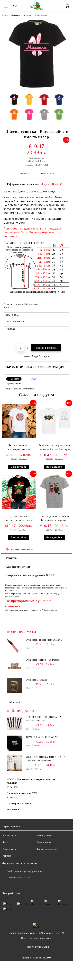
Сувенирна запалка (36, 680)
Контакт (7, 856)
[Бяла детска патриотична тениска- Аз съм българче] (54, 437)
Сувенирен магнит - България (42, 660)
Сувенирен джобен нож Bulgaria (44, 640)
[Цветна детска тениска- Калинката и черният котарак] (54, 508)
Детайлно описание (20, 549)
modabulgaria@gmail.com (29, 871)
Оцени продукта (13, 384)
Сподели (15, 379)
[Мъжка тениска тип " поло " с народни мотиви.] (14, 763)
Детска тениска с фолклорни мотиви (19, 447)
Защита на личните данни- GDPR (30, 575)
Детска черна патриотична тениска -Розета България (18, 519)
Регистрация (9, 849)
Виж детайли (19, 467)
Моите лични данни (38, 947)
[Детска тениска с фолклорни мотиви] (19, 437)
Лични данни (43, 842)
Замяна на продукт (46, 849)
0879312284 (23, 877)
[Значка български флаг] (14, 743)
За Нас (6, 842)
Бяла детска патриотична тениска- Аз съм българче (54, 447)
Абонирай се (16, 702)
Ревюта (11, 558)
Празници (15, 15)
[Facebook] (6, 884)
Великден (27, 15)
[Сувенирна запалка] (14, 685)
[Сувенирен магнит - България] (14, 665)
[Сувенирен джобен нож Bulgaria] (14, 645)
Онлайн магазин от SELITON (36, 958)
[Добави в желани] (67, 339)
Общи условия (44, 835)
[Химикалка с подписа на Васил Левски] (14, 723)
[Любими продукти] (57, 6)
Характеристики (18, 566)
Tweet (34, 379)
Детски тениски (40, 15)
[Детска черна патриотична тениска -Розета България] (19, 508)
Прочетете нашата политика (36, 938)
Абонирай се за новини (20, 803)
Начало (5, 15)
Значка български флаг (42, 737)
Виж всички (13, 810)
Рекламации (9, 835)
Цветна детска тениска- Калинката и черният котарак (54, 519)
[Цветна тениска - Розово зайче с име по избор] (36, 89)
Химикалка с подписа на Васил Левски (43, 719)
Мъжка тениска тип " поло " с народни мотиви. (46, 759)
